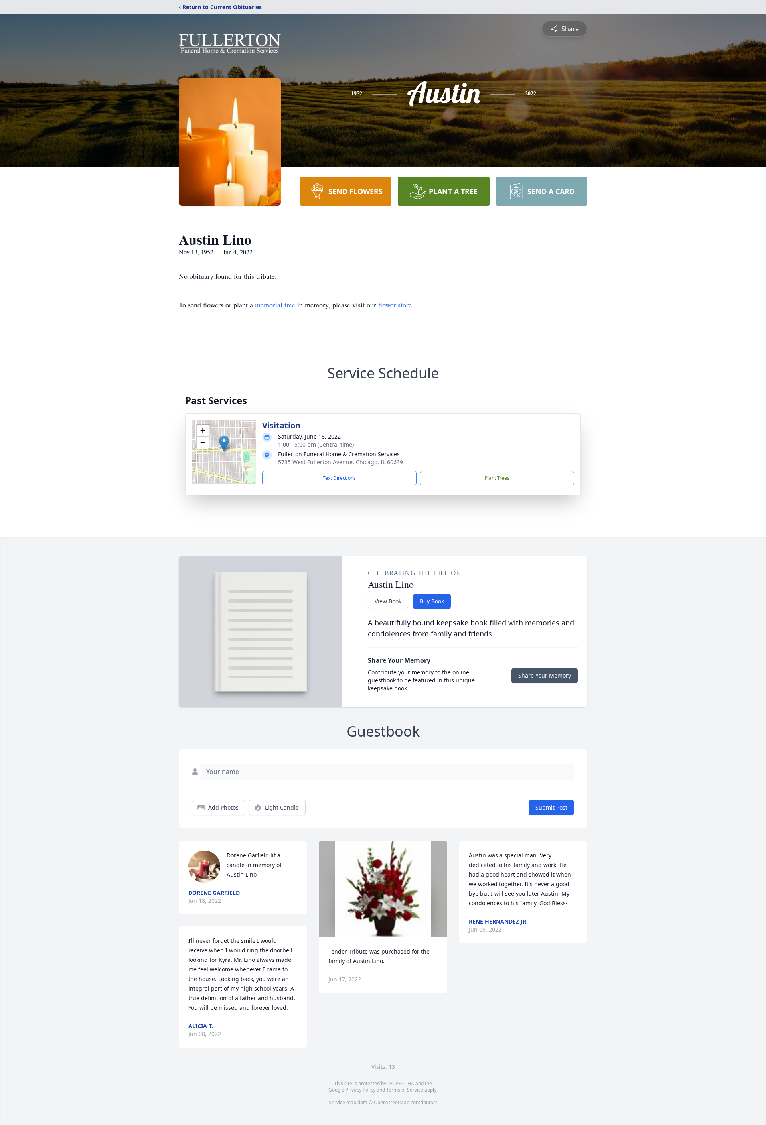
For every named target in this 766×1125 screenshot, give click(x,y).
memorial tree (275, 304)
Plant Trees (497, 478)
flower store (395, 304)
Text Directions (339, 478)
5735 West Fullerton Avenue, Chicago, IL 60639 (340, 462)
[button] (224, 443)
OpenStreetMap (391, 1102)
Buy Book (432, 601)
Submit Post (551, 807)
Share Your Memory (544, 675)
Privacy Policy (360, 1089)
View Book (388, 601)
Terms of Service (404, 1089)
